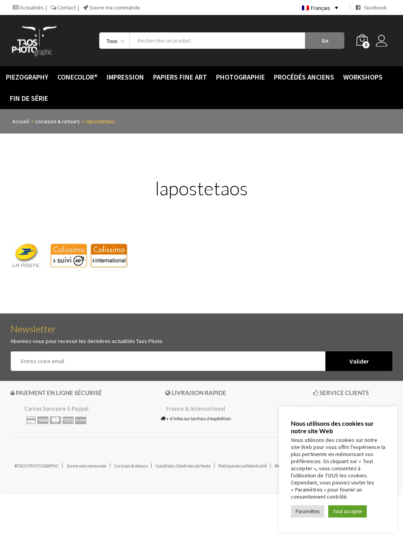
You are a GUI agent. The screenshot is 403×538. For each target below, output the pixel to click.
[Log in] (384, 40)
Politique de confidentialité (242, 466)
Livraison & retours (131, 466)
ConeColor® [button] (77, 77)
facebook (373, 7)
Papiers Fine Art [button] (180, 77)
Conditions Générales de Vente (183, 466)
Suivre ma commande (114, 7)
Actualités (31, 7)
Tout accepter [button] (347, 511)
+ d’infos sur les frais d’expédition (198, 418)
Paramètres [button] (308, 511)
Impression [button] (125, 77)
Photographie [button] (240, 77)
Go (325, 40)
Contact (66, 7)
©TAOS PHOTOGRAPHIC (37, 466)
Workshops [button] (363, 77)
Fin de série (29, 98)
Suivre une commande (86, 466)
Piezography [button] (27, 77)
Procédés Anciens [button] (304, 77)
